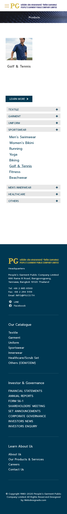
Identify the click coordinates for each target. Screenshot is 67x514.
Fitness (14, 171)
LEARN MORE (17, 99)
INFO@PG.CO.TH (25, 295)
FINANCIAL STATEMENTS (25, 391)
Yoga (13, 154)
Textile (13, 110)
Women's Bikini (21, 142)
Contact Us (16, 469)
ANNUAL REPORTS (20, 396)
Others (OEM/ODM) (22, 363)
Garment (14, 116)
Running (15, 148)
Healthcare (16, 194)
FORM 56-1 (15, 401)
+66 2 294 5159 (23, 292)
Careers (14, 464)
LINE (16, 302)
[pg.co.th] (33, 5)
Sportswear (17, 130)
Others (13, 201)
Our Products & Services (26, 459)
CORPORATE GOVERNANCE (27, 416)
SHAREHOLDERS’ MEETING (26, 406)
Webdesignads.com (35, 500)
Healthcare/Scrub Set (23, 358)
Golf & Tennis (19, 66)
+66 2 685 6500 (23, 288)
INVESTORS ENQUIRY (22, 426)
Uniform (14, 123)
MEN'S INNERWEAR (19, 188)
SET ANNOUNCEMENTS (24, 411)
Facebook (20, 305)
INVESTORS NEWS (20, 421)
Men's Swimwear (22, 137)
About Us (14, 454)
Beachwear (18, 177)
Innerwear (15, 353)
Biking (14, 160)
